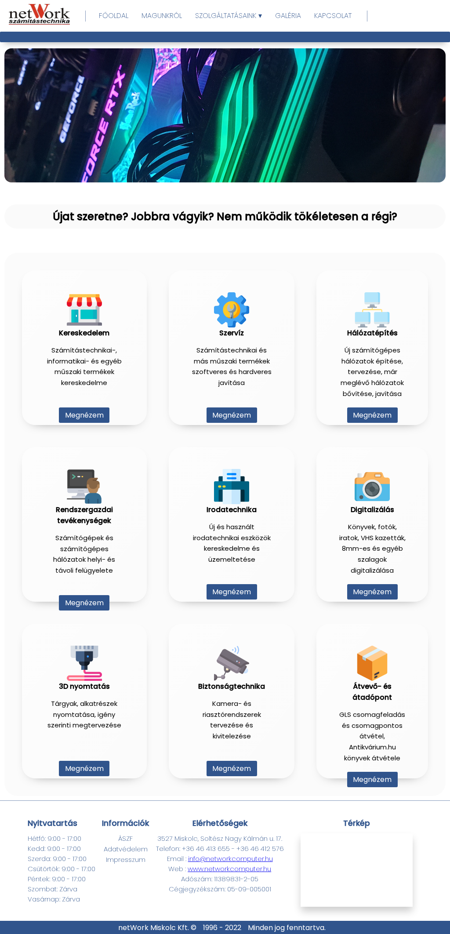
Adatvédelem (126, 849)
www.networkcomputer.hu (229, 868)
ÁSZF (125, 838)
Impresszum (125, 859)
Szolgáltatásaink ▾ (228, 16)
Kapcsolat (333, 16)
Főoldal (113, 16)
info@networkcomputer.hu (230, 858)
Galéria (288, 16)
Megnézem (84, 415)
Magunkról (162, 16)
